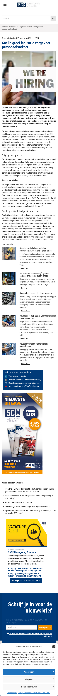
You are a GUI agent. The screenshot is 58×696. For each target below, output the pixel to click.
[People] (26, 532)
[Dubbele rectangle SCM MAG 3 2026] (22, 433)
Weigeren (29, 679)
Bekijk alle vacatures (25, 581)
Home (4, 27)
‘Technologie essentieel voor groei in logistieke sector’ (27, 506)
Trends (11, 27)
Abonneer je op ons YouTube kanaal (23, 386)
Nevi (6, 131)
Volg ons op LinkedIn (17, 376)
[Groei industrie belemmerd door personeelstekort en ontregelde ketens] (9, 253)
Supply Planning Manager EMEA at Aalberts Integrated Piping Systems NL (24, 574)
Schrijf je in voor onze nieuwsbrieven (24, 383)
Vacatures (19, 550)
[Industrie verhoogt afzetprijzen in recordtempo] (9, 349)
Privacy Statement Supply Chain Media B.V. (34, 693)
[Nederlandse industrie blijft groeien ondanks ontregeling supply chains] (9, 278)
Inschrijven (43, 627)
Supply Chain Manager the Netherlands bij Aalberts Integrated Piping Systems (25, 569)
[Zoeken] (53, 18)
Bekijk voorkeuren (29, 687)
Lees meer (25, 268)
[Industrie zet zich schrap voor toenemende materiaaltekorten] (9, 321)
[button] (54, 646)
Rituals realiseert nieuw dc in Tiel (18, 502)
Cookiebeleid (12, 693)
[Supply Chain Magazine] (29, 4)
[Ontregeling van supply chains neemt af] (9, 298)
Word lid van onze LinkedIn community (24, 380)
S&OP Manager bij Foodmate (22, 552)
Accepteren (29, 672)
